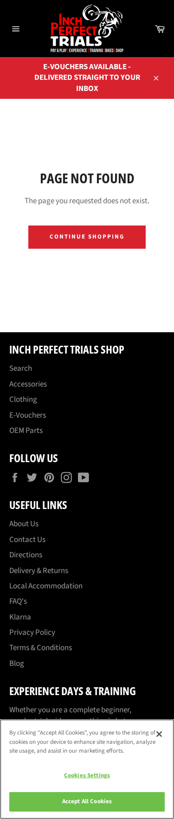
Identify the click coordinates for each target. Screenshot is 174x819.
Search (20, 368)
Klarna (20, 617)
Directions (25, 555)
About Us (24, 523)
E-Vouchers (27, 415)
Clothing (23, 399)
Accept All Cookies (87, 801)
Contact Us (27, 539)
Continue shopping (87, 236)
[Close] (159, 734)
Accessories (28, 384)
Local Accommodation (46, 586)
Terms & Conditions (40, 647)
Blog (16, 663)
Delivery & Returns (38, 570)
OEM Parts (26, 430)
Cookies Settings (87, 775)
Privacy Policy (32, 632)
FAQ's (18, 601)
